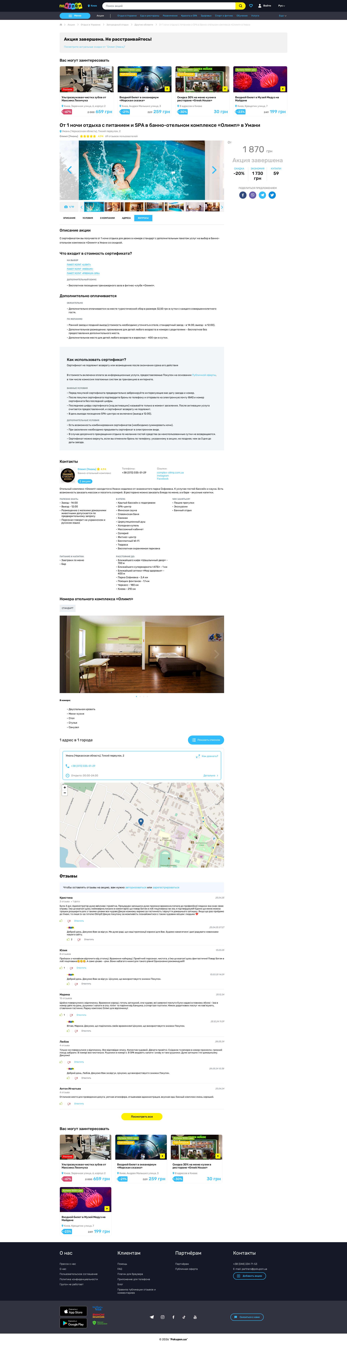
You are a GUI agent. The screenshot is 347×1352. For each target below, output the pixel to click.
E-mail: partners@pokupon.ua (250, 1269)
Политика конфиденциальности (79, 1279)
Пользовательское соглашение (79, 1274)
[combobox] (168, 6)
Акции (100, 15)
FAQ (119, 1269)
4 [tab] (149, 696)
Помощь (122, 1263)
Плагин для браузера (130, 1274)
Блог (120, 1284)
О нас (63, 1269)
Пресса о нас (68, 1263)
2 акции (85, 481)
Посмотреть (72, 87)
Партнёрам (182, 1263)
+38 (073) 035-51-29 (83, 766)
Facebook (162, 478)
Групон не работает (71, 1284)
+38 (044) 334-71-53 (245, 1263)
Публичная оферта (186, 1269)
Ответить (79, 921)
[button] (141, 822)
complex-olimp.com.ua (170, 472)
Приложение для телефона (133, 1279)
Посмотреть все (142, 1116)
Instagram (163, 475)
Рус (280, 5)
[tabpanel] (142, 654)
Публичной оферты (204, 375)
